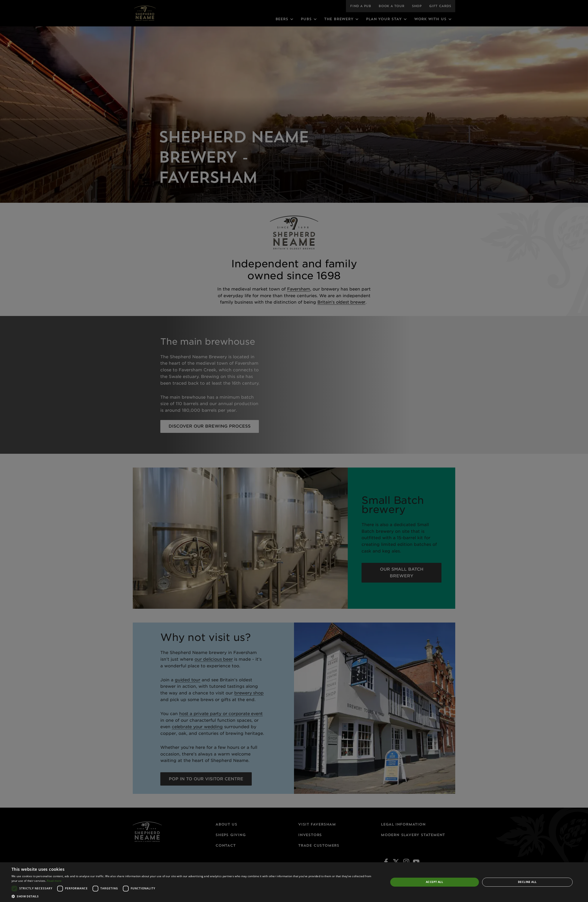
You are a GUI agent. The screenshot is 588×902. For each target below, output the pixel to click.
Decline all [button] (527, 882)
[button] (194, 896)
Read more (54, 881)
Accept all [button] (434, 882)
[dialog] (294, 882)
